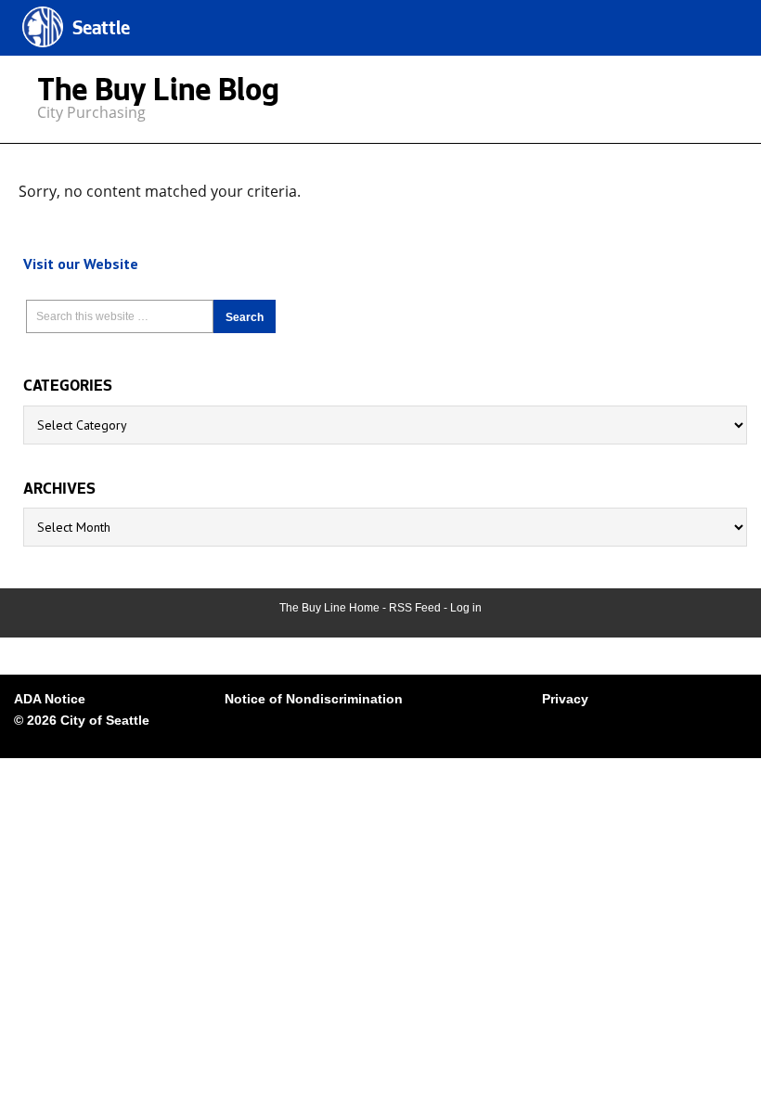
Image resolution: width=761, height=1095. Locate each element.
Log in (466, 607)
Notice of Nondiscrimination (314, 698)
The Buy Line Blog (158, 94)
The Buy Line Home (329, 607)
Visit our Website (80, 263)
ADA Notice (49, 698)
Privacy (565, 698)
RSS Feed (415, 607)
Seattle (101, 30)
